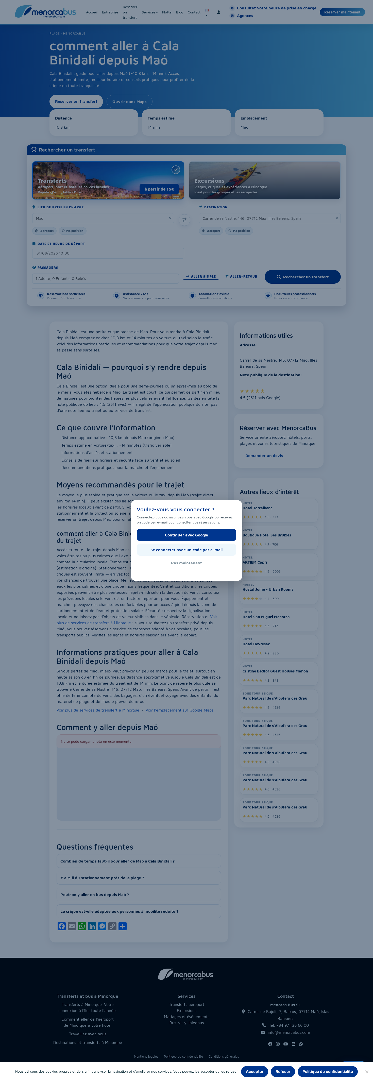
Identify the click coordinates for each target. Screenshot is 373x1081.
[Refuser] (366, 1071)
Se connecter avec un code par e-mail (186, 549)
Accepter (254, 1071)
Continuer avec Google (186, 535)
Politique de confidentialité (327, 1071)
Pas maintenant (186, 563)
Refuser (283, 1071)
